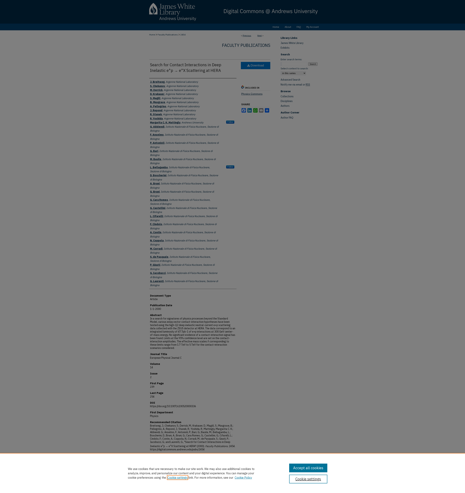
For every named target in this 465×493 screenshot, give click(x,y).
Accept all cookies (308, 467)
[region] (232, 473)
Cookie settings (177, 477)
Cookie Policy (243, 477)
